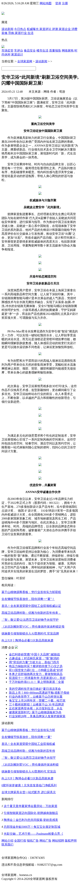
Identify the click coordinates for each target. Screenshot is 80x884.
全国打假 (20, 840)
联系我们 (7, 844)
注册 (65, 3)
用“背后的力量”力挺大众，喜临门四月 (34, 662)
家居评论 (45, 29)
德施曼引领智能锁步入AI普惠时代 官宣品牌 (30, 633)
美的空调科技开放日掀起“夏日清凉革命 (35, 688)
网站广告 (45, 840)
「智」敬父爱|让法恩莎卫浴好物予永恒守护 (30, 619)
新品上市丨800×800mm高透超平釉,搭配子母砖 (39, 692)
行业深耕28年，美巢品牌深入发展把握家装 (37, 716)
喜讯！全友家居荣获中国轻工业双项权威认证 (31, 605)
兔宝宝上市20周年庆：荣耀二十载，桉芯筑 (37, 700)
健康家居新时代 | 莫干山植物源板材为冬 (35, 712)
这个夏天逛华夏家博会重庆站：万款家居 (30, 806)
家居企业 (65, 29)
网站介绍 (7, 840)
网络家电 (68, 50)
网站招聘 (58, 840)
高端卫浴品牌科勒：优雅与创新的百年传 (28, 750)
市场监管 (7, 50)
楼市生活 (42, 50)
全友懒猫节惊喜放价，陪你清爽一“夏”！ (28, 599)
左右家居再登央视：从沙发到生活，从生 (36, 708)
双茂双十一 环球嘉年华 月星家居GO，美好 (37, 678)
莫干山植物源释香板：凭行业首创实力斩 (28, 730)
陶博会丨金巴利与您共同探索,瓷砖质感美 (31, 819)
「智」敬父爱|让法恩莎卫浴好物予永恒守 (28, 757)
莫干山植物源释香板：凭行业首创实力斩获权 (31, 592)
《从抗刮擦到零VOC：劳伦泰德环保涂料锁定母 (33, 626)
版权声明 (71, 840)
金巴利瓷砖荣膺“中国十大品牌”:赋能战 (34, 654)
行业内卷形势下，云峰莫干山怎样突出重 (36, 696)
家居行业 (21, 33)
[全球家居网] (2, 12)
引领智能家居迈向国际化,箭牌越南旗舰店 (31, 813)
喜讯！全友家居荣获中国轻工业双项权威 (28, 743)
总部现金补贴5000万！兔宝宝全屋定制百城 (32, 826)
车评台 (18, 50)
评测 (55, 29)
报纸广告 (33, 840)
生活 (30, 33)
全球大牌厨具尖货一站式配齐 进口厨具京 (28, 792)
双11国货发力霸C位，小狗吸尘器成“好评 (36, 670)
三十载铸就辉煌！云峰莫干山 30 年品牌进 (36, 704)
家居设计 (17, 54)
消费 (74, 29)
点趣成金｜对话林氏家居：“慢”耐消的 (34, 658)
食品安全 (30, 50)
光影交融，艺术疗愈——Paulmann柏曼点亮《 (33, 833)
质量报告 (55, 50)
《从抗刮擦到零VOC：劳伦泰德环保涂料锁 (30, 764)
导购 (11, 33)
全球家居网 (24, 61)
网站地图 (46, 3)
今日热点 (20, 29)
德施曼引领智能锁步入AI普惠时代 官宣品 (28, 771)
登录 (58, 3)
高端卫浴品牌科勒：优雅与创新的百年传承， (31, 612)
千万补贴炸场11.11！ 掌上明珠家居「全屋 (36, 681)
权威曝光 (33, 29)
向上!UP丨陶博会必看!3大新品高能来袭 (27, 640)
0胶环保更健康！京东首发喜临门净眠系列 (29, 785)
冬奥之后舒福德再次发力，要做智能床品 (36, 674)
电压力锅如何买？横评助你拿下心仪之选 (36, 666)
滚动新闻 (7, 29)
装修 (4, 33)
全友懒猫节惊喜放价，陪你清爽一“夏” (26, 737)
